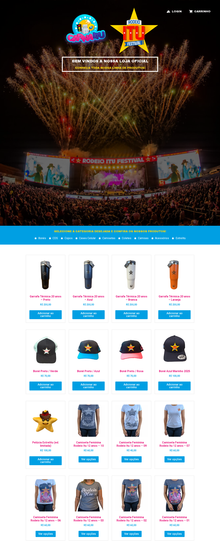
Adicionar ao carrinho (46, 315)
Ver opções (88, 459)
